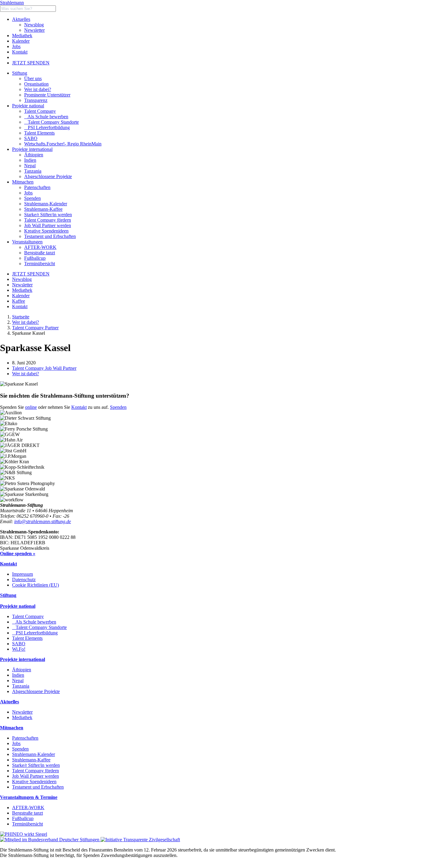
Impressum (22, 574)
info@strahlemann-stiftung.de (42, 521)
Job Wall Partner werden (35, 776)
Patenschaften (25, 738)
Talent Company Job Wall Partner (44, 368)
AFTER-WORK (28, 807)
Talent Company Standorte (51, 122)
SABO (30, 138)
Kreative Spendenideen (34, 781)
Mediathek (22, 35)
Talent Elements (39, 132)
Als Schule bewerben (46, 116)
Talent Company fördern (35, 770)
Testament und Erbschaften (38, 787)
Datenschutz (24, 579)
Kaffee (18, 301)
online (31, 407)
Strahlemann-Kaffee (31, 759)
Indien (18, 675)
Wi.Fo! (18, 649)
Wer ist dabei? (25, 322)
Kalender (21, 41)
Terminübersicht (27, 823)
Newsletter (34, 30)
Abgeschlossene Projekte (36, 691)
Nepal (18, 680)
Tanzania (20, 686)
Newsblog (34, 24)
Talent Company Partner (35, 327)
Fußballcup (23, 818)
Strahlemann (12, 2)
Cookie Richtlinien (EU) (35, 585)
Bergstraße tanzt (27, 813)
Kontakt (19, 51)
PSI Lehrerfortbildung (47, 127)
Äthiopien (21, 669)
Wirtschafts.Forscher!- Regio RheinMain (62, 143)
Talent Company (40, 111)
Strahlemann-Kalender (33, 754)
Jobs (16, 46)
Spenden (118, 407)
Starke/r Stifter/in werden (36, 765)
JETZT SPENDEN (31, 62)
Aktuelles (21, 19)
